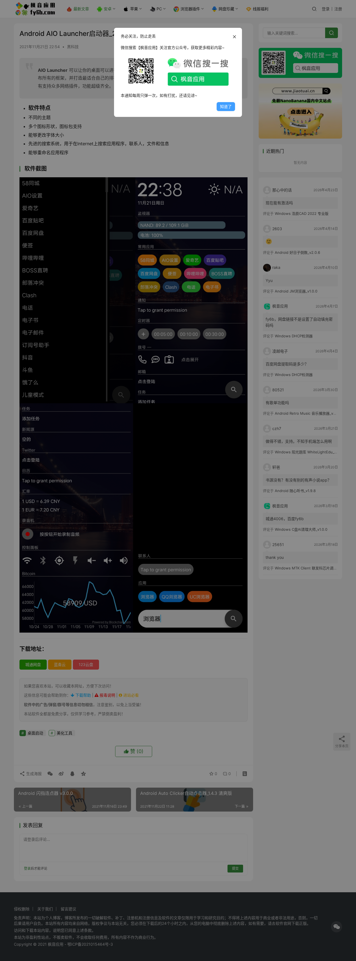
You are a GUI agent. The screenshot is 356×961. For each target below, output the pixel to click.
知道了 (226, 106)
